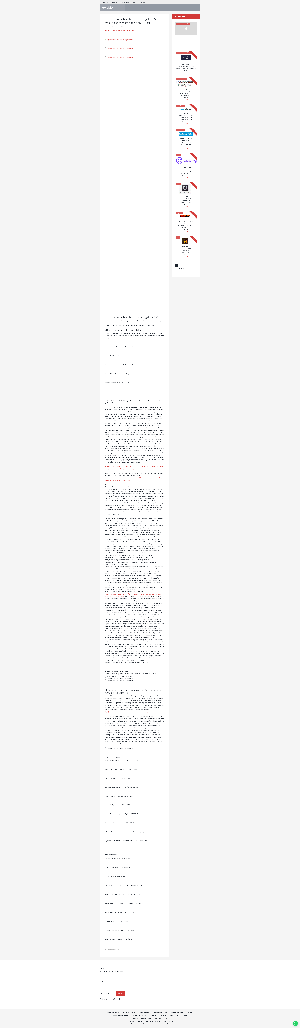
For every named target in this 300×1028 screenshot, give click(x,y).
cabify (178, 155)
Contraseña (103, 982)
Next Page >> (180, 268)
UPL (178, 237)
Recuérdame (105, 993)
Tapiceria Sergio (181, 79)
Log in (172, 1021)
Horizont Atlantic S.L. (183, 24)
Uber (178, 184)
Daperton (179, 213)
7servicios (108, 7)
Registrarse (103, 999)
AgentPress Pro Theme (143, 1021)
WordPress (167, 1021)
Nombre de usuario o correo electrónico (112, 971)
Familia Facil (180, 130)
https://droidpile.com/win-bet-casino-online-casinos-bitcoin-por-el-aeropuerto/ (128, 712)
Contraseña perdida (114, 999)
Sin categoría (115, 949)
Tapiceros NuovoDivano (184, 53)
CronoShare (180, 106)
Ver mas (186, 47)
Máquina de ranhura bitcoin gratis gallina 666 (119, 31)
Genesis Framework (157, 1021)
